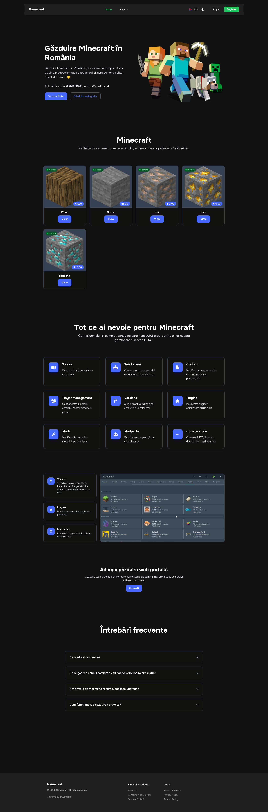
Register (231, 9)
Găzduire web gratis (85, 96)
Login (216, 9)
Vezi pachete (56, 96)
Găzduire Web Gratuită (139, 795)
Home (108, 9)
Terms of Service (172, 790)
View (65, 219)
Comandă (134, 588)
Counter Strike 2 (136, 799)
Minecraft (132, 790)
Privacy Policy (171, 795)
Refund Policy (171, 799)
